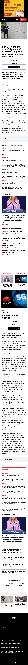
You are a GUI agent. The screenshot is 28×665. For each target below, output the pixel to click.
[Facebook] (9, 67)
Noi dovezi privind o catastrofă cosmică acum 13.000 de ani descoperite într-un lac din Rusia (13, 177)
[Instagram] (9, 663)
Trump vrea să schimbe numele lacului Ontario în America (14, 251)
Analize (4, 42)
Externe (4, 185)
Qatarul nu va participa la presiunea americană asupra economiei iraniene (14, 182)
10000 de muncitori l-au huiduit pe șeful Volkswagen (12, 244)
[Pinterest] (15, 67)
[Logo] (3, 19)
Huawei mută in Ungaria (21, 285)
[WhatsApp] (18, 67)
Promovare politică (14, 42)
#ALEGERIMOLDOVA (15, 145)
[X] (12, 67)
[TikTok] (12, 663)
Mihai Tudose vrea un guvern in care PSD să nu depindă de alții (7, 285)
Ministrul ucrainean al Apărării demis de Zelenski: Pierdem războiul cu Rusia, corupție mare (14, 159)
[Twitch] (15, 663)
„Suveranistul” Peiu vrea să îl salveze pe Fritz (13, 150)
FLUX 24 (15, 60)
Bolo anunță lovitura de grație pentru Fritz (12, 154)
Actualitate (5, 148)
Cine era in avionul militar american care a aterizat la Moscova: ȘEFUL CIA (12, 171)
